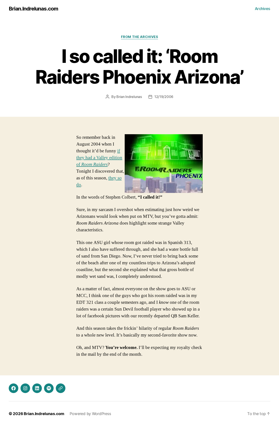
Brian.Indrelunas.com (33, 8)
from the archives (139, 37)
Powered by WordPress (90, 413)
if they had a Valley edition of (99, 157)
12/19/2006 (163, 96)
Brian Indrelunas (129, 96)
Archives (262, 8)
